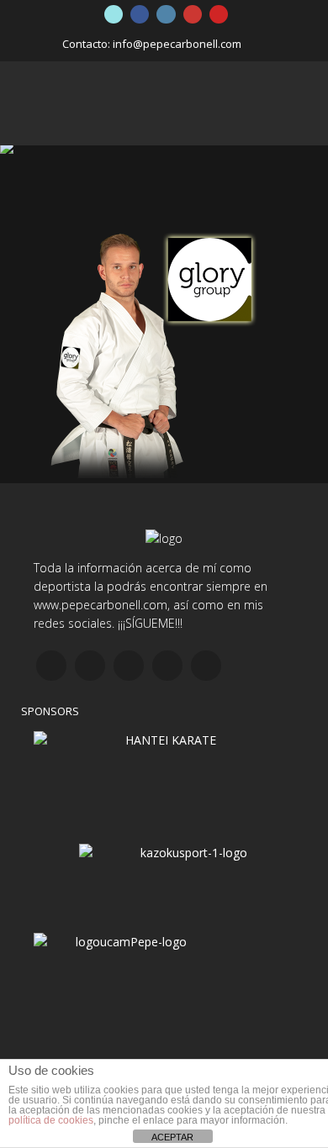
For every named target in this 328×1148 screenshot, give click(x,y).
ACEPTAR (172, 1137)
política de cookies (50, 1120)
